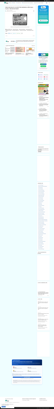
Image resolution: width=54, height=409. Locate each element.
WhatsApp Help (43, 66)
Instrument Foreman (9, 30)
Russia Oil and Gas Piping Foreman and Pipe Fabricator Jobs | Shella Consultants (43, 110)
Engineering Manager (41, 195)
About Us (5, 0)
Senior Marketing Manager (42, 241)
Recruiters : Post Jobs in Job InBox (20, 0)
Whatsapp (19, 33)
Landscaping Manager (41, 209)
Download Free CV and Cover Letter (28, 2)
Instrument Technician (23, 30)
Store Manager (40, 247)
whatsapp (46, 74)
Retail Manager (41, 238)
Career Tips (19, 2)
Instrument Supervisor (15, 30)
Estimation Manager (41, 196)
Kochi (8, 5)
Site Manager (40, 245)
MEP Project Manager (41, 213)
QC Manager (40, 236)
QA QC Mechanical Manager (42, 233)
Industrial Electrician (29, 29)
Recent (14, 2)
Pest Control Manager (41, 223)
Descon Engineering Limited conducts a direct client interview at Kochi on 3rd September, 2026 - (43, 308)
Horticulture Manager (41, 205)
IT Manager (40, 206)
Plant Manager (40, 227)
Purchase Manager (41, 232)
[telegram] (46, 1)
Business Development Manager (43, 186)
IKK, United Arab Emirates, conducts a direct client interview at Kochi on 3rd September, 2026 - (43, 293)
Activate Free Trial (43, 64)
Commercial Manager (41, 190)
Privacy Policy (13, 0)
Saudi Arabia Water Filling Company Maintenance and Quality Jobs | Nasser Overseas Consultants (42, 326)
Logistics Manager (41, 210)
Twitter (15, 33)
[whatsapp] (45, 1)
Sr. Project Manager (41, 246)
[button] (49, 3)
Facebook (10, 33)
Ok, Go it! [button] (3, 406)
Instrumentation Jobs (30, 30)
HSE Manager (40, 204)
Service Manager (41, 242)
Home (11, 2)
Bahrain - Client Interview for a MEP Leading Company (9, 53)
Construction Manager (41, 191)
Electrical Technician (22, 29)
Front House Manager (41, 200)
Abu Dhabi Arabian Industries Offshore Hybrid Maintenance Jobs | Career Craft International (44, 99)
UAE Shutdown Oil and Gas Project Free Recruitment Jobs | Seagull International (44, 105)
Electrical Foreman (15, 29)
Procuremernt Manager (42, 228)
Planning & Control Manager (42, 224)
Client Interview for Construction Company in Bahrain (29, 54)
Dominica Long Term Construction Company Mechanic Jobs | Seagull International (44, 115)
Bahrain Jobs (10, 29)
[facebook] (44, 1)
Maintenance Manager (41, 214)
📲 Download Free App (43, 20)
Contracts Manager (41, 192)
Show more (33, 45)
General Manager (41, 201)
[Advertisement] (20, 64)
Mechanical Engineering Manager (43, 219)
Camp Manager (41, 187)
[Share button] (22, 33)
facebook (41, 74)
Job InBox (13, 41)
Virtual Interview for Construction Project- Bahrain (20, 53)
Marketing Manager (41, 218)
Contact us (9, 0)
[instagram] (49, 1)
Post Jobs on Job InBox (26, 400)
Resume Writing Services (43, 400)
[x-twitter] (48, 1)
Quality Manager (41, 237)
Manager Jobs (40, 215)
